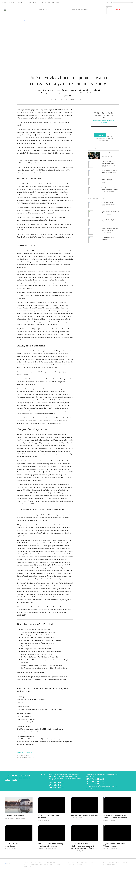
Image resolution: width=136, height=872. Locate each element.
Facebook (55, 2)
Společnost (76, 11)
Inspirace (84, 9)
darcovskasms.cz (94, 786)
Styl (89, 11)
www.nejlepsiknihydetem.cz (56, 677)
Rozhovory (76, 9)
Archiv (28, 2)
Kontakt (36, 2)
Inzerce (21, 2)
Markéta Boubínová (68, 99)
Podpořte (12, 2)
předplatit (112, 786)
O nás (5, 2)
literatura (25, 756)
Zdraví (84, 11)
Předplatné (46, 2)
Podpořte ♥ (28, 866)
